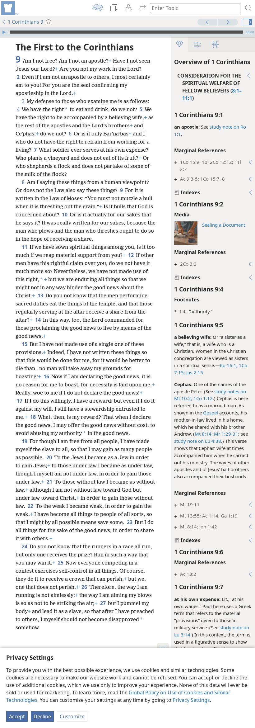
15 (25, 344)
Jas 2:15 (194, 372)
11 (25, 246)
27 (103, 603)
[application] (127, 32)
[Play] (4, 32)
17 (20, 400)
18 (33, 417)
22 (31, 506)
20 (49, 457)
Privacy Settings (191, 700)
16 (47, 376)
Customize (72, 716)
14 (38, 319)
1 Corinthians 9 (25, 21)
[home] (9, 8)
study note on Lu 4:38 (197, 441)
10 (65, 214)
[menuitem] (9, 8)
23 (130, 522)
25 (61, 562)
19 (25, 441)
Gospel (210, 412)
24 (25, 546)
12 (131, 255)
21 (50, 481)
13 (41, 295)
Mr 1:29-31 (225, 434)
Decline (42, 716)
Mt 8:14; (204, 434)
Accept (17, 716)
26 (84, 587)
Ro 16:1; (229, 365)
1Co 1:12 (202, 398)
